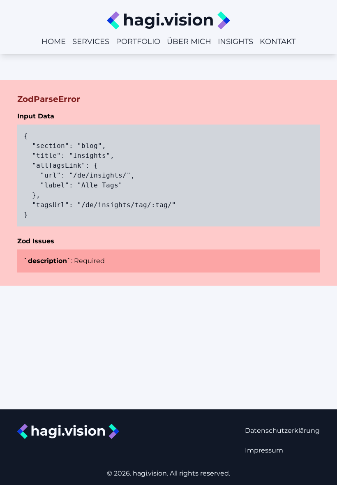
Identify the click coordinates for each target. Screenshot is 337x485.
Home (54, 41)
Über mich (189, 41)
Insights (235, 41)
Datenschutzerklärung (282, 430)
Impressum (264, 450)
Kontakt (277, 41)
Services (90, 41)
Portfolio (138, 41)
